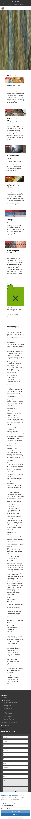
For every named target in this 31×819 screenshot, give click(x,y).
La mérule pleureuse (8, 716)
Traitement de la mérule (12, 186)
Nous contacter (7, 721)
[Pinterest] (15, 1)
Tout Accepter (15, 814)
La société (6, 699)
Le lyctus (5, 712)
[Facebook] (12, 1)
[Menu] (29, 8)
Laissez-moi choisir (15, 811)
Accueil (5, 697)
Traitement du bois (13, 86)
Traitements (9, 89)
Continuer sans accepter (5, 793)
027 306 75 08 (7, 3)
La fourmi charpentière (8, 713)
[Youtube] (18, 1)
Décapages (8, 123)
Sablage (9, 220)
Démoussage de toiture (12, 251)
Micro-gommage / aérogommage (13, 119)
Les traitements (7, 706)
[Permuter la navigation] (3, 728)
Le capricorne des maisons (9, 709)
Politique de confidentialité (10, 722)
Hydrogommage (12, 155)
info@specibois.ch (23, 3)
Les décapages (7, 700)
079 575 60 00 (15, 3)
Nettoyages (9, 255)
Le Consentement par (15, 817)
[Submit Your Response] (15, 316)
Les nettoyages (7, 718)
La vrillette (6, 711)
